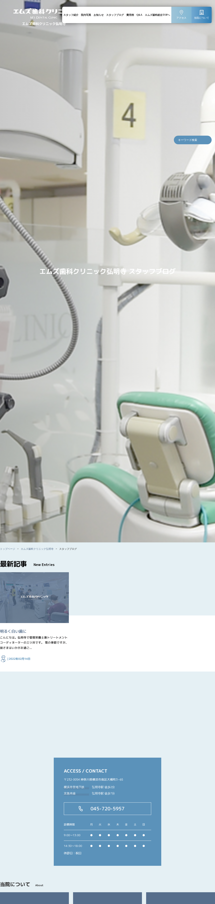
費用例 (130, 14)
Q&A (139, 14)
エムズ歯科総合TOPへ (157, 14)
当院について (201, 17)
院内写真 (86, 14)
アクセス (181, 17)
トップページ (7, 548)
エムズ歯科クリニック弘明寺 (37, 548)
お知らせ (99, 14)
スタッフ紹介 (71, 14)
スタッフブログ (115, 14)
